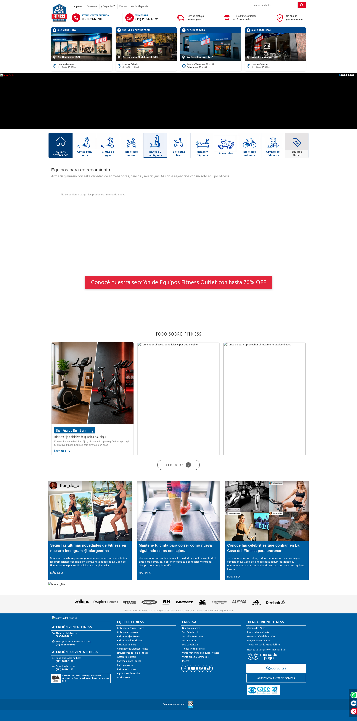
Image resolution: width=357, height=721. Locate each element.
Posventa (91, 6)
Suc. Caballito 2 (190, 644)
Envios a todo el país (258, 632)
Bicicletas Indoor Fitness (129, 640)
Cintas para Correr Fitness (130, 628)
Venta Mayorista (139, 6)
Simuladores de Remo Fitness (132, 653)
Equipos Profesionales (128, 673)
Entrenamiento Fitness (129, 661)
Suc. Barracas (189, 640)
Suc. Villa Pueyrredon (193, 636)
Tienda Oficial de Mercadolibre (263, 644)
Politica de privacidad (174, 704)
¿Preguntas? (108, 6)
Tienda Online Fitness (193, 648)
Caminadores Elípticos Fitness (132, 648)
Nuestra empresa (191, 628)
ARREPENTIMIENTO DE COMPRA (276, 678)
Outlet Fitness (124, 677)
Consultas (278, 668)
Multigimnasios (125, 665)
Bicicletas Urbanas (126, 669)
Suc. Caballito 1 (190, 632)
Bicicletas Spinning (126, 644)
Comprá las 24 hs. (256, 628)
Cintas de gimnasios (127, 632)
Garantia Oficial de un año (261, 636)
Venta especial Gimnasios (195, 657)
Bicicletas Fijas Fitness (128, 636)
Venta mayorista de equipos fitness (200, 653)
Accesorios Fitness (126, 657)
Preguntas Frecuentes (258, 640)
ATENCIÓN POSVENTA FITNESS (75, 652)
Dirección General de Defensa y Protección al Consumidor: (85, 678)
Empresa (77, 6)
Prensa (123, 6)
